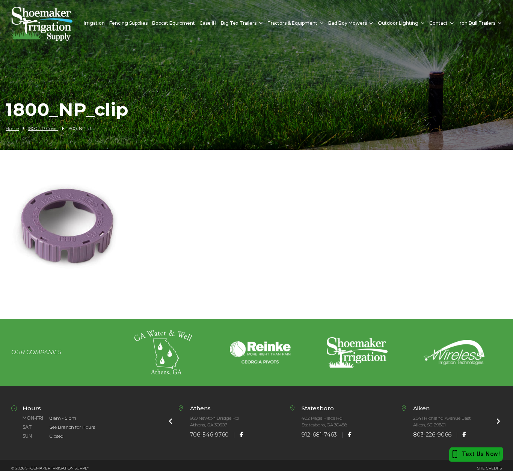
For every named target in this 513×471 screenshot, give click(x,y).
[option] (163, 352)
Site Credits (489, 468)
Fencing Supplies (128, 23)
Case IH (207, 23)
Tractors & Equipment (292, 23)
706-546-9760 (209, 434)
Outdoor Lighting (398, 23)
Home (12, 128)
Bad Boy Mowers (347, 23)
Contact (438, 23)
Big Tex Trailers (238, 23)
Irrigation (94, 23)
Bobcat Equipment (173, 23)
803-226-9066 (432, 434)
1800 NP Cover (43, 128)
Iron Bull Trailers (477, 23)
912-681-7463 (319, 434)
